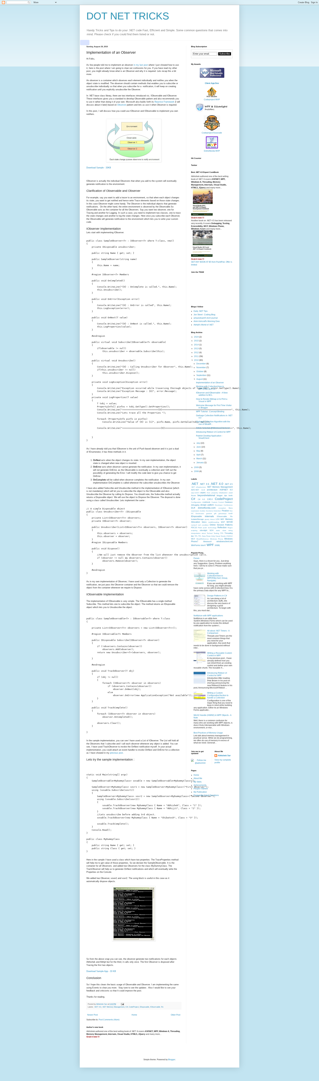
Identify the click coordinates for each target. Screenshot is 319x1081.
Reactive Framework (164, 102)
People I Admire (201, 788)
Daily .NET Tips (201, 311)
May (198, 451)
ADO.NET (195, 490)
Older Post (175, 1015)
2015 (196, 341)
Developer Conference (224, 505)
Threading (228, 533)
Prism (200, 528)
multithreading (213, 522)
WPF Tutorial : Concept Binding (210, 411)
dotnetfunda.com (207, 507)
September (201, 375)
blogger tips (222, 495)
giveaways (222, 513)
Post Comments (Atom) (109, 1020)
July (198, 443)
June (198, 447)
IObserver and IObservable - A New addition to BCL (212, 394)
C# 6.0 (201, 499)
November (201, 367)
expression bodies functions (202, 511)
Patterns (229, 525)
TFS (221, 533)
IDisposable (144, 1007)
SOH (211, 530)
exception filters (225, 508)
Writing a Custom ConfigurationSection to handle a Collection (217, 695)
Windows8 (207, 541)
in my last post (141, 65)
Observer (121, 105)
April (198, 455)
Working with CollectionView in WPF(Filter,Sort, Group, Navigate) (217, 577)
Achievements (200, 785)
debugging (195, 505)
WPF (210, 545)
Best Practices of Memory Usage (208, 733)
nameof (194, 525)
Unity (213, 536)
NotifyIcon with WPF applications (208, 615)
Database (229, 502)
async (203, 492)
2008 (196, 471)
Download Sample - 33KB (98, 167)
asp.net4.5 (195, 493)
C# (126, 1007)
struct (204, 533)
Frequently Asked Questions (206, 795)
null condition (203, 525)
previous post (116, 753)
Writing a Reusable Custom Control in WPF (219, 654)
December (201, 363)
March (199, 458)
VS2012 (229, 536)
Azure (193, 495)
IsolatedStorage (197, 519)
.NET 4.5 (228, 484)
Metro (204, 522)
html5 (230, 513)
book (231, 495)
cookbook (206, 502)
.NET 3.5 (204, 484)
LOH (217, 519)
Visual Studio (220, 536)
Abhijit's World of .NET (203, 325)
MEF (222, 519)
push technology (209, 528)
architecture (212, 490)
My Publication (200, 792)
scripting (194, 530)
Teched (210, 533)
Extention (217, 511)
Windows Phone (216, 539)
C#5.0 (210, 499)
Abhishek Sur (224, 755)
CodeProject (134, 1007)
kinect (212, 519)
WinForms (195, 545)
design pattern (207, 505)
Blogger (171, 1059)
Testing (216, 533)
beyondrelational (206, 495)
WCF (193, 539)
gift (215, 513)
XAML (217, 545)
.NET (194, 483)
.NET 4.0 (97, 1007)
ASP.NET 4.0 (226, 490)
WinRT (203, 545)
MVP (223, 522)
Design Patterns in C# (217, 596)
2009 (196, 467)
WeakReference (202, 539)
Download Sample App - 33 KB (101, 971)
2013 (196, 348)
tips (192, 536)
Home (134, 1015)
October (200, 371)
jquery (207, 519)
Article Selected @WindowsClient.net (213, 428)
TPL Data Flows (204, 536)
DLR (193, 508)
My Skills (198, 782)
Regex (230, 528)
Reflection (222, 527)
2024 (196, 337)
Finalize (225, 511)
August (199, 379)
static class (221, 530)
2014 (196, 345)
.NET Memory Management (113, 1007)
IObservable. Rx (156, 1007)
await (231, 493)
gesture (209, 513)
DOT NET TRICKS (127, 16)
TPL (196, 536)
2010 (196, 360)
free (231, 511)
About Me (198, 778)
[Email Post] (122, 1004)
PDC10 (194, 528)
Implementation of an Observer (210, 382)
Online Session (217, 525)
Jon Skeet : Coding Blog (204, 314)
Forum (196, 558)
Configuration (196, 502)
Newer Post (92, 1015)
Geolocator (200, 513)
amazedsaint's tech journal (206, 318)
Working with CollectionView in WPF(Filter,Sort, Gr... (210, 387)
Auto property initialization (217, 493)
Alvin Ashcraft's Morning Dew (207, 321)
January (200, 462)
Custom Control (218, 502)
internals (209, 516)
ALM (203, 490)
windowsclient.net (224, 541)
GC (192, 513)
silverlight (203, 530)
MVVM (230, 522)
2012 (196, 352)
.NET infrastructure (198, 487)
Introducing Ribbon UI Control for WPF (213, 432)
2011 (196, 356)
